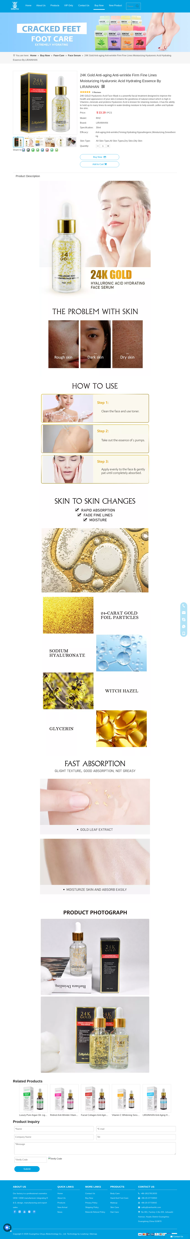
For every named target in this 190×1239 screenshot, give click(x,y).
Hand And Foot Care (119, 1198)
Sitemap (93, 1234)
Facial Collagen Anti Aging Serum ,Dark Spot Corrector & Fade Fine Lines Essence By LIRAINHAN (95, 1115)
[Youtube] (24, 1212)
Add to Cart (98, 164)
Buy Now (97, 157)
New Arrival (62, 1207)
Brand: (83, 123)
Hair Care (114, 1212)
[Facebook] (15, 1212)
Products (61, 1203)
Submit (27, 1169)
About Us (61, 1198)
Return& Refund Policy (95, 1212)
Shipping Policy (92, 1207)
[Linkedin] (19, 1212)
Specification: (86, 127)
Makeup (113, 1203)
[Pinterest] (34, 1212)
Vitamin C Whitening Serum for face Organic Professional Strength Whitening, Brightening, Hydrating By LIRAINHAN (126, 1115)
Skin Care (114, 1207)
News (59, 1212)
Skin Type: (85, 141)
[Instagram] (29, 1212)
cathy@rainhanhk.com (151, 1207)
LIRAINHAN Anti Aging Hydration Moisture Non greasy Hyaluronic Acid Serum (157, 1115)
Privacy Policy (91, 1203)
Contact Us (90, 1193)
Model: (83, 118)
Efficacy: (84, 132)
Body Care (115, 1193)
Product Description (28, 176)
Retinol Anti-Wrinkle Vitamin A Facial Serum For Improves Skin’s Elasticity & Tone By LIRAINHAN (64, 1115)
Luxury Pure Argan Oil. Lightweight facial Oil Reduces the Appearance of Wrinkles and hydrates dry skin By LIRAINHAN (33, 1115)
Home (60, 1193)
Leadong (84, 1234)
